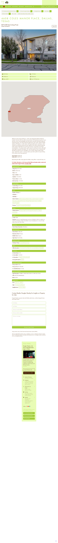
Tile (25, 205)
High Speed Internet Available (35, 200)
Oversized (15, 212)
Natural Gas (26, 242)
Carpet (18, 205)
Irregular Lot (21, 257)
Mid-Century (21, 6)
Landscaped (27, 257)
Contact (51, 6)
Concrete (22, 205)
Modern (9, 6)
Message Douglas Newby (29, 327)
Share (54, 26)
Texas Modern (15, 6)
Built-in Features (22, 198)
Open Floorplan (16, 202)
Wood (29, 205)
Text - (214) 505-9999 (28, 415)
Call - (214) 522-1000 (29, 413)
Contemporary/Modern (19, 284)
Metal (22, 259)
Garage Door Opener (37, 210)
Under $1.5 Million (19, 282)
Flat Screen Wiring (24, 200)
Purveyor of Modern (27, 343)
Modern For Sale (28, 6)
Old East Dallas (22, 287)
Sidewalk (41, 248)
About (43, 6)
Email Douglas (27, 418)
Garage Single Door (23, 210)
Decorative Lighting (16, 200)
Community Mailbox (34, 248)
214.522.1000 (28, 163)
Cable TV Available (39, 198)
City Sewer (22, 248)
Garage (30, 210)
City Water (27, 248)
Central (21, 242)
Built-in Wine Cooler (30, 198)
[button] (29, 108)
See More (25, 366)
